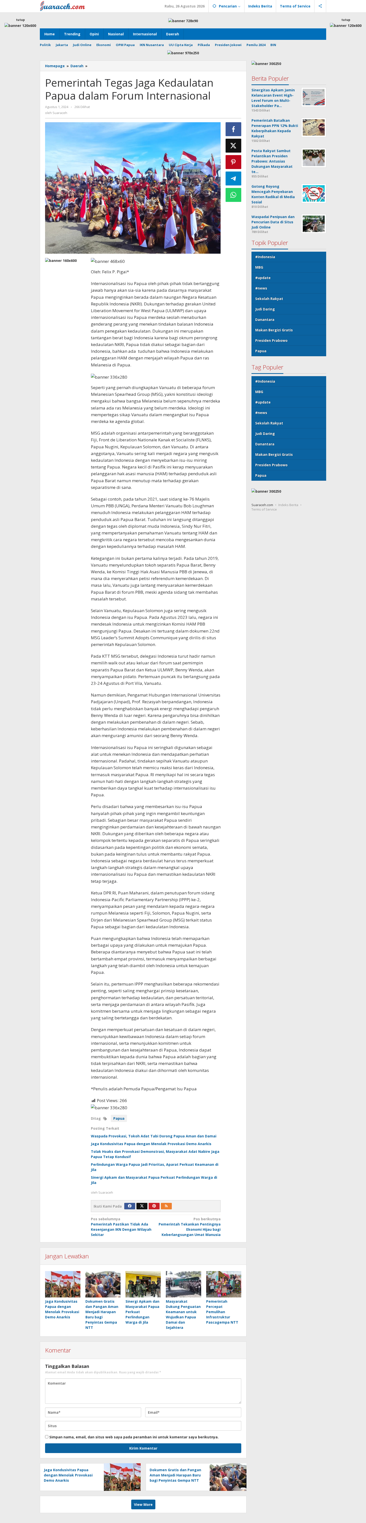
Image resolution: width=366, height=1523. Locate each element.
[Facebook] (129, 1206)
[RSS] (166, 1206)
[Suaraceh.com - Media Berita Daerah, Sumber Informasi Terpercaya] (62, 5)
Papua (118, 1118)
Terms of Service (264, 509)
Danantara (264, 319)
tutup (20, 20)
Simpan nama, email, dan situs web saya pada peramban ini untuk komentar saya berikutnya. (134, 1437)
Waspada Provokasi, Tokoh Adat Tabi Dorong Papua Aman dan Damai (153, 1136)
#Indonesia (265, 256)
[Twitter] (141, 1206)
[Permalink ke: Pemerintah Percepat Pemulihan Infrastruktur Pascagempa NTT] (224, 1284)
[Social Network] (320, 6)
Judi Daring (265, 308)
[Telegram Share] (234, 178)
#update (263, 277)
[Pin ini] (234, 162)
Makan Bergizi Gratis (274, 329)
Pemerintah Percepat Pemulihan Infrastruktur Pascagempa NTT (222, 1312)
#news (261, 288)
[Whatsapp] (234, 195)
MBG (259, 267)
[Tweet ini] (234, 146)
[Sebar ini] (234, 129)
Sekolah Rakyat (269, 298)
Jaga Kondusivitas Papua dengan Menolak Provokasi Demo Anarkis (151, 1143)
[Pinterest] (154, 1206)
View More (143, 1504)
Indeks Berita (288, 504)
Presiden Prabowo (271, 340)
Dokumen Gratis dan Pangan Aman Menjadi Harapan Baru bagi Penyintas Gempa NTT (175, 1475)
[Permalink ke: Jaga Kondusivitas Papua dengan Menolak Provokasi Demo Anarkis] (62, 1284)
